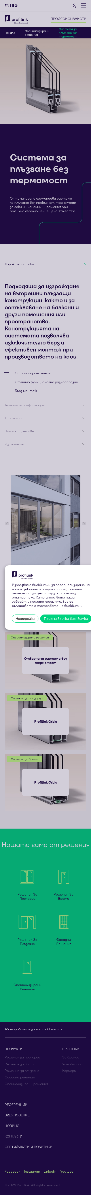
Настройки (25, 618)
